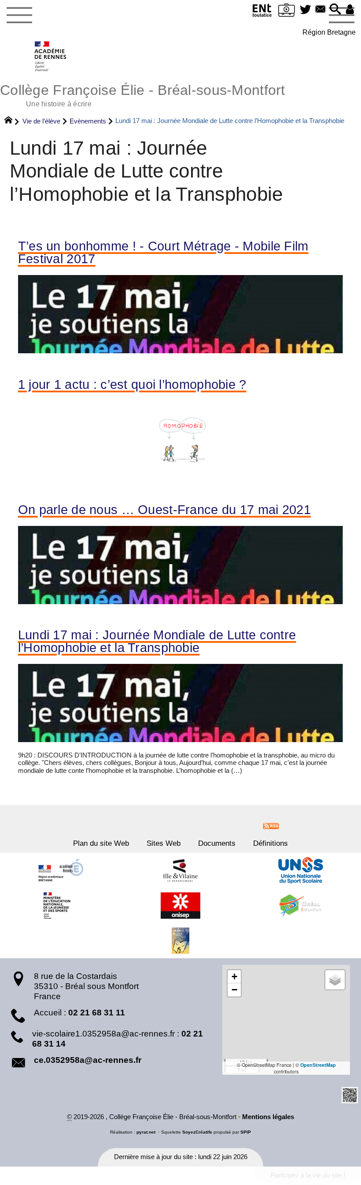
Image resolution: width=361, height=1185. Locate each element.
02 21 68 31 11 (96, 1012)
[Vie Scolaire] (286, 12)
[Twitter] (305, 10)
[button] (335, 10)
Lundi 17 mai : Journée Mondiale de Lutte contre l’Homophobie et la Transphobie (157, 641)
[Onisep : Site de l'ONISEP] (180, 905)
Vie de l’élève (41, 121)
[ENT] (262, 12)
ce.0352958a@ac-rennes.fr (87, 1060)
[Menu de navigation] (19, 15)
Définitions (270, 843)
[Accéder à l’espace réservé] (350, 10)
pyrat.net (145, 1132)
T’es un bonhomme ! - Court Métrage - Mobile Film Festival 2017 (163, 252)
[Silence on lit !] (180, 940)
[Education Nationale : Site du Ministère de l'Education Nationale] (60, 905)
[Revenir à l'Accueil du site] (12, 121)
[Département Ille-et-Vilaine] (180, 870)
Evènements (88, 121)
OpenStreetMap (318, 1065)
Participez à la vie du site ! (307, 1175)
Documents (217, 843)
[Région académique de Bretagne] (60, 870)
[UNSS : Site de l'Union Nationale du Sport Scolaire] (300, 870)
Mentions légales (268, 1116)
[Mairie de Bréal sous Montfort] (300, 905)
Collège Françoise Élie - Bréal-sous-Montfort (142, 94)
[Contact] (320, 10)
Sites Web (163, 843)
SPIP (245, 1132)
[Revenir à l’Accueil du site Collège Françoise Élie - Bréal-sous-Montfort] (51, 56)
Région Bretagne (329, 32)
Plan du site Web (101, 843)
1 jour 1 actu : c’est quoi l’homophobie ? (132, 384)
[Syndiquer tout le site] (271, 825)
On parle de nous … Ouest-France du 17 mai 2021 (164, 510)
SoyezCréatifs (197, 1132)
